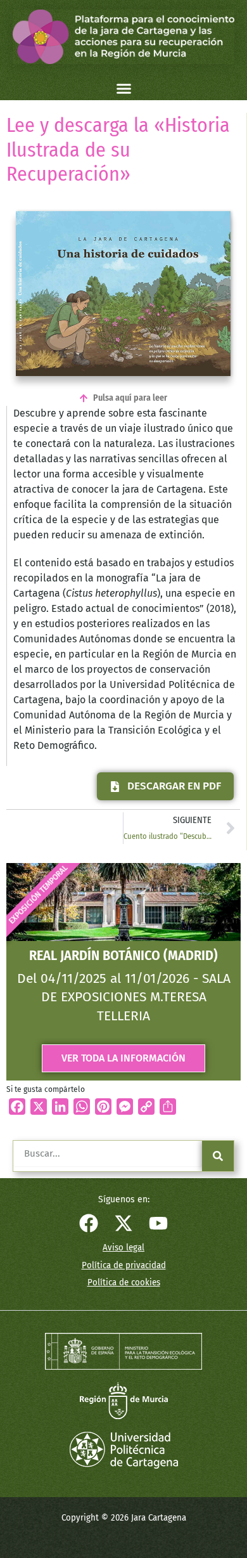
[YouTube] (158, 1223)
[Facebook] (88, 1223)
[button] (123, 89)
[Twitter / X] (123, 1223)
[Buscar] (218, 1156)
